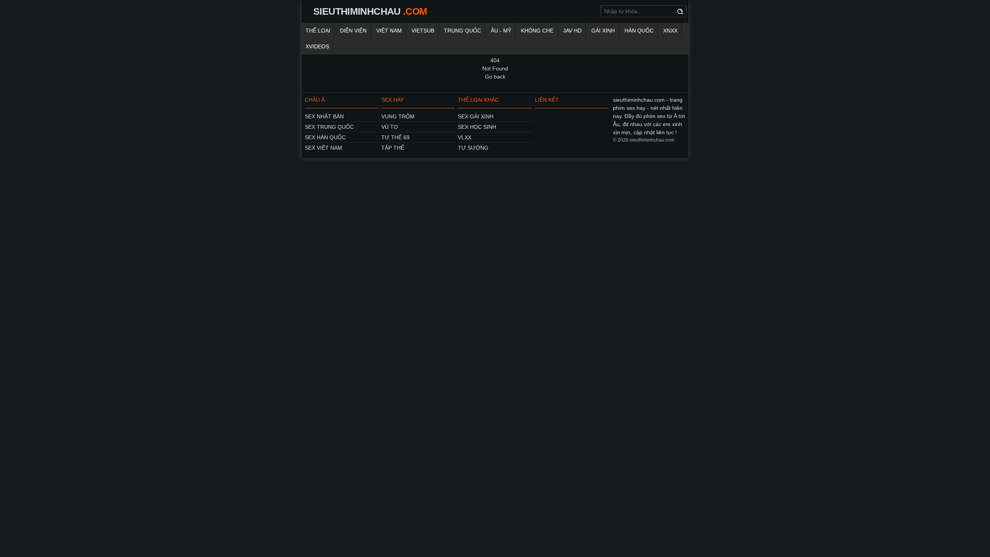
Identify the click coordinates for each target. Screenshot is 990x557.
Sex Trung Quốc (329, 127)
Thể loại (318, 30)
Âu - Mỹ (501, 30)
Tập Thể (392, 148)
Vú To (389, 127)
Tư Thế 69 (395, 137)
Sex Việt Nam (323, 148)
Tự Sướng (473, 148)
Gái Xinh (603, 30)
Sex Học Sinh (477, 127)
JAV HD (572, 30)
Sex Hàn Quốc (325, 137)
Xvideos (317, 46)
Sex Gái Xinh (475, 116)
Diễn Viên (353, 30)
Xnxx (670, 30)
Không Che (537, 30)
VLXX (464, 137)
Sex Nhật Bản (324, 116)
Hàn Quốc (639, 30)
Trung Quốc (462, 30)
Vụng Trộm (398, 116)
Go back (495, 76)
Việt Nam (389, 30)
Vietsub (422, 30)
